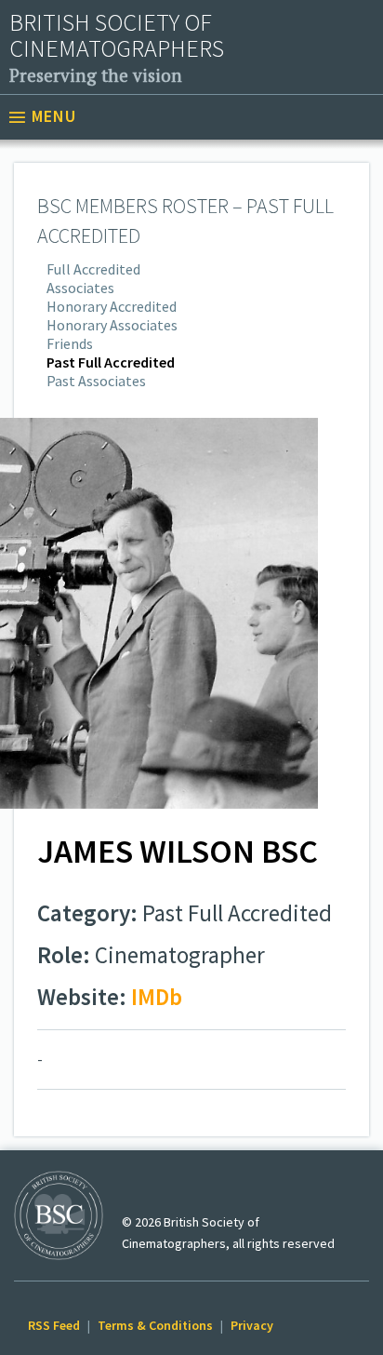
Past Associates (96, 380)
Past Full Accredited (110, 362)
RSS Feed (54, 1325)
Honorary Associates (112, 324)
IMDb (156, 997)
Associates (80, 287)
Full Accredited (93, 269)
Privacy (252, 1325)
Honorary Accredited (111, 306)
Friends (69, 343)
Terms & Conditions (155, 1325)
